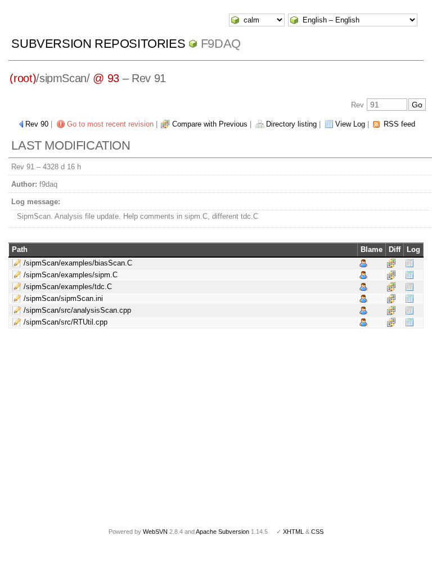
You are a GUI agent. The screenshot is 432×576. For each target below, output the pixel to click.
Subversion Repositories (98, 44)
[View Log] (409, 262)
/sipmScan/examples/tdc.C (68, 286)
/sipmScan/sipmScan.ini (63, 298)
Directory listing (291, 124)
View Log (350, 124)
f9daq (221, 44)
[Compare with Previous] (391, 262)
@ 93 (106, 78)
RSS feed (399, 124)
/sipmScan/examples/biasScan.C (78, 263)
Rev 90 (36, 124)
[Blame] (363, 262)
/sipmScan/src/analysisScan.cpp (77, 310)
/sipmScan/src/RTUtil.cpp (65, 322)
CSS (317, 531)
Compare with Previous (210, 124)
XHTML (293, 531)
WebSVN (155, 531)
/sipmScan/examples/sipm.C (71, 275)
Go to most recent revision (110, 124)
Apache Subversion (222, 531)
